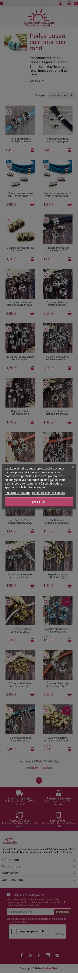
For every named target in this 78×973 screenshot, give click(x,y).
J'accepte (39, 502)
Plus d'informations (17, 492)
